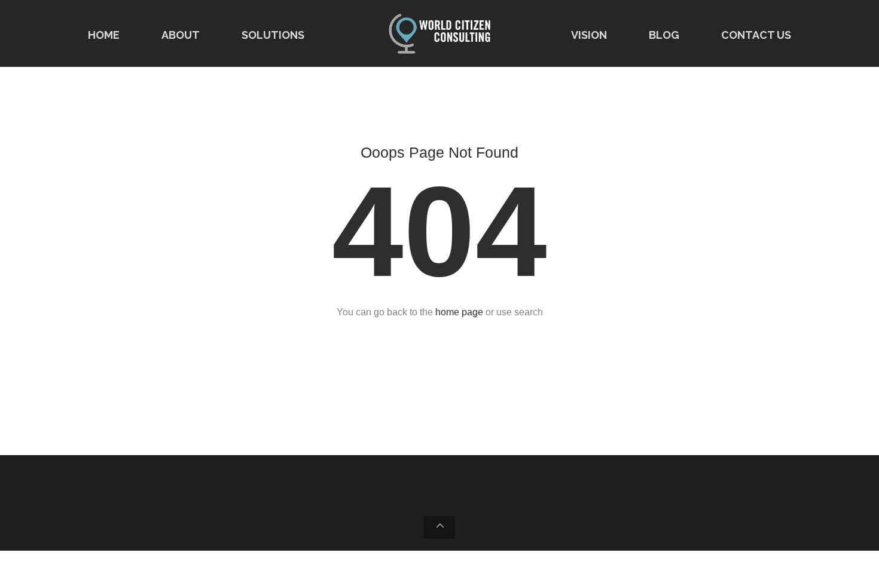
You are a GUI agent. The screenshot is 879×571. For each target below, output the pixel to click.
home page (459, 312)
